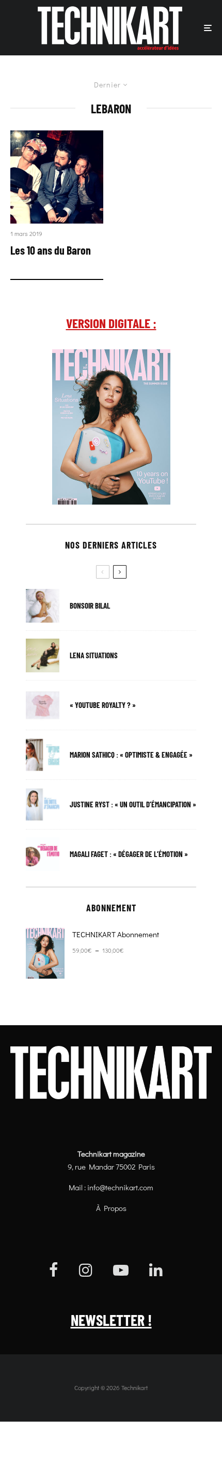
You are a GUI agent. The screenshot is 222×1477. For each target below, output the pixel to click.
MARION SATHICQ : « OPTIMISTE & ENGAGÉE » (131, 755)
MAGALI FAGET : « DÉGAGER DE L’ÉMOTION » (129, 854)
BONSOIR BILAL (90, 606)
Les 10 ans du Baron (50, 250)
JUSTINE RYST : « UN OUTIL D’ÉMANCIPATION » (133, 804)
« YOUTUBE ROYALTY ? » (103, 705)
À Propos (111, 1208)
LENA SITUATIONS (94, 655)
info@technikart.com (120, 1187)
